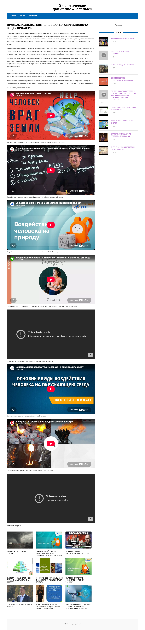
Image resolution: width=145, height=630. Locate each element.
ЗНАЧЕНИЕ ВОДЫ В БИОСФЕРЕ (122, 65)
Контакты (33, 15)
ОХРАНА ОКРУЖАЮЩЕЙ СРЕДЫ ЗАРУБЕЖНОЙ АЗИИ (123, 148)
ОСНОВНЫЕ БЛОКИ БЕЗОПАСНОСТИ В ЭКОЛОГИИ (122, 79)
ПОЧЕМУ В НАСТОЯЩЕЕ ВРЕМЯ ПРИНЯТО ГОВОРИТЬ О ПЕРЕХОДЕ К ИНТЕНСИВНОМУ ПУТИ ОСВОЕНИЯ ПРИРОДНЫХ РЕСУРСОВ (124, 95)
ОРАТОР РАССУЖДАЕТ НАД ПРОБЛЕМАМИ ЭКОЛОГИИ (121, 135)
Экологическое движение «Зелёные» (72, 7)
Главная (13, 15)
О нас (22, 15)
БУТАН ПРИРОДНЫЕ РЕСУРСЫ (122, 38)
